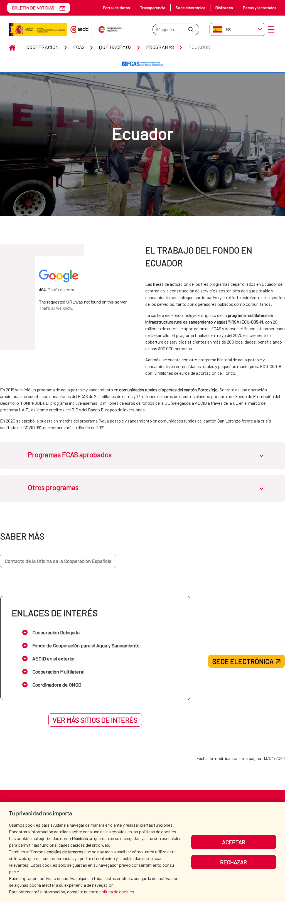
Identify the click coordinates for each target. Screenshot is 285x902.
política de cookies (116, 891)
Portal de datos (116, 7)
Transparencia (152, 7)
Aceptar (233, 842)
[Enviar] (190, 29)
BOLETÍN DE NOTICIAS (33, 7)
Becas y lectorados (259, 7)
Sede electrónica (190, 7)
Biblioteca (224, 7)
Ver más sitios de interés (95, 720)
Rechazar (233, 862)
